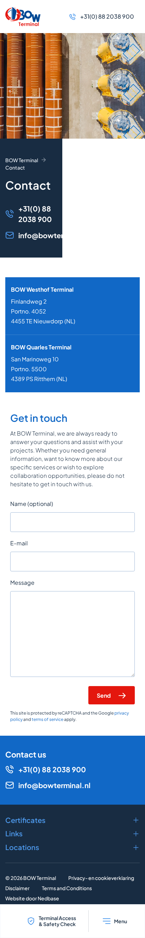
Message (22, 582)
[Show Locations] (72, 847)
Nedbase (48, 898)
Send (104, 695)
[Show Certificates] (72, 820)
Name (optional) (31, 503)
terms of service (47, 719)
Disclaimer (17, 888)
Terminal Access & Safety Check (57, 921)
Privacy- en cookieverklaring (101, 878)
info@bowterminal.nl (54, 235)
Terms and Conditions (67, 888)
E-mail (19, 543)
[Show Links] (72, 833)
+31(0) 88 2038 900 (107, 16)
